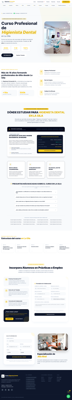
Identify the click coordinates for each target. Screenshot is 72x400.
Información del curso (19, 357)
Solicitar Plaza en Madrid (49, 150)
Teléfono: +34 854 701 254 (6, 385)
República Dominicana (62, 5)
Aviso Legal (59, 377)
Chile (23, 5)
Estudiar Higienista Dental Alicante (42, 224)
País (20, 349)
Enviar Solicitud (50, 314)
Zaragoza (43, 381)
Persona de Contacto (55, 286)
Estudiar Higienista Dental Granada (55, 224)
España (4, 5)
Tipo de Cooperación (55, 296)
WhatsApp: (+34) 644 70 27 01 (21, 13)
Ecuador (40, 5)
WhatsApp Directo (19, 318)
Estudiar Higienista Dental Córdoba (29, 224)
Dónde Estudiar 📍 (41, 1)
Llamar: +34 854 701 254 (7, 13)
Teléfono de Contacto (55, 291)
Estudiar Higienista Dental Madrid (16, 219)
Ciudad (8, 349)
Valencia (55, 129)
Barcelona (44, 129)
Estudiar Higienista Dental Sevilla (42, 219)
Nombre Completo (10, 338)
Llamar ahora (9, 318)
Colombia (28, 5)
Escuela (58, 1)
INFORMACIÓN (66, 1)
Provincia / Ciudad (38, 296)
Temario (48, 1)
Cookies (58, 380)
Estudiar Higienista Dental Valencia (56, 219)
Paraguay (53, 5)
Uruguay (46, 5)
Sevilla (50, 129)
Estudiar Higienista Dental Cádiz (16, 224)
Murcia (49, 381)
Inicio (35, 1)
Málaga (61, 129)
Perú (34, 5)
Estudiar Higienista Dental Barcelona (29, 219)
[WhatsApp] (68, 396)
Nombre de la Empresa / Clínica (41, 286)
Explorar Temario (20, 55)
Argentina (10, 5)
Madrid (38, 129)
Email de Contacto (38, 291)
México (17, 5)
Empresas (53, 1)
